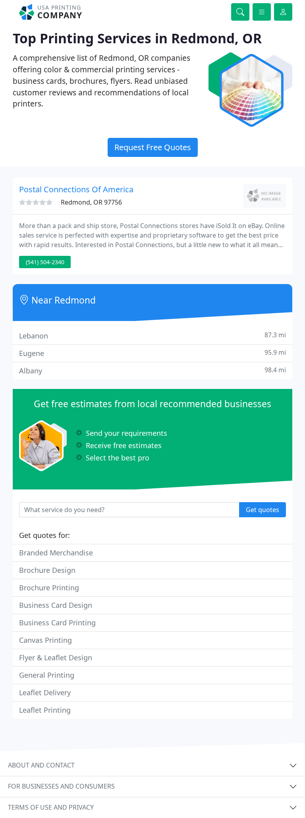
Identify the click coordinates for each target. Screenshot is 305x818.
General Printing (46, 675)
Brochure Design (47, 570)
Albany (152, 370)
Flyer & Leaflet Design (55, 657)
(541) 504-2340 (45, 262)
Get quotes (262, 509)
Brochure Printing (49, 587)
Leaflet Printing (45, 710)
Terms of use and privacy (51, 807)
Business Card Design (55, 605)
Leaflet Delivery (45, 692)
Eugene (152, 353)
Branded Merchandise (56, 552)
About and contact (41, 765)
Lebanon (152, 335)
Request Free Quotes (152, 147)
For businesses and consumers (61, 786)
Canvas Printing (45, 640)
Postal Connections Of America (76, 189)
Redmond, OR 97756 (91, 202)
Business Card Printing (57, 622)
